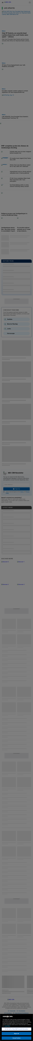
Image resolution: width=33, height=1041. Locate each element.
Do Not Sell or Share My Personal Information (16, 1029)
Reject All (16, 1033)
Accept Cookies (16, 1038)
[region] (16, 1027)
